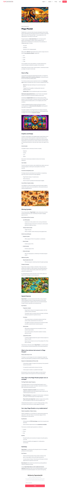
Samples (49, 1)
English (43, 1)
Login (60, 1)
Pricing (56, 1)
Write (35, 485)
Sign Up (64, 1)
